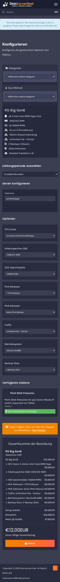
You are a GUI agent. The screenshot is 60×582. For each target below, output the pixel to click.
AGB (15, 578)
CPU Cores (10, 229)
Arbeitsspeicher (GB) (16, 248)
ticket (37, 25)
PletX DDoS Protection (22, 393)
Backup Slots (12, 363)
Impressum (7, 578)
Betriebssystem (13, 344)
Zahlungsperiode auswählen (21, 166)
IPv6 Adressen (12, 305)
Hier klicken (39, 430)
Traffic (8, 324)
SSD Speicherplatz (15, 267)
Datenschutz (24, 578)
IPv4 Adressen (12, 286)
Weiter (31, 543)
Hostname (9, 193)
